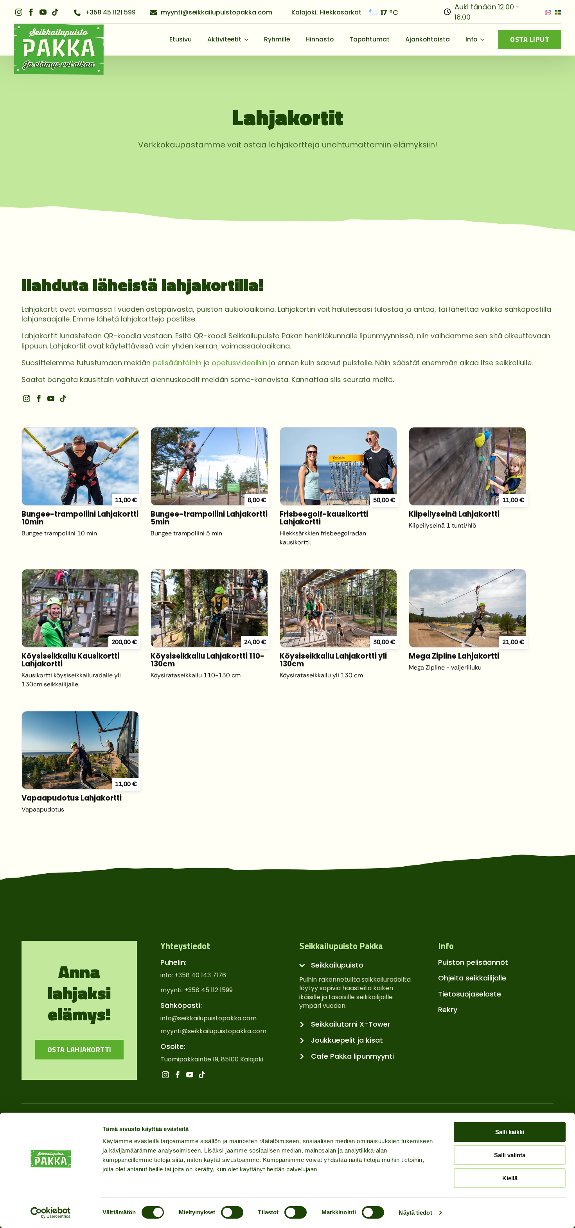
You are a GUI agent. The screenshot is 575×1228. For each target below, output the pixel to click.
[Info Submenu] (484, 39)
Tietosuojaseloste (469, 994)
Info (471, 39)
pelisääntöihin (177, 363)
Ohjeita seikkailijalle (472, 978)
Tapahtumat (369, 39)
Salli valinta (509, 1155)
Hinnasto (319, 39)
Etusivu (180, 39)
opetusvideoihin (239, 363)
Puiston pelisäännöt (473, 962)
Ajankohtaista (427, 39)
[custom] (55, 12)
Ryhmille (277, 39)
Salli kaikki (509, 1132)
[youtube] (43, 12)
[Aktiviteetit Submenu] (248, 39)
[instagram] (19, 12)
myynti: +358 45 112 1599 (196, 990)
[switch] (232, 1212)
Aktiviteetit (224, 39)
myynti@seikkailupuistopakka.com (213, 1031)
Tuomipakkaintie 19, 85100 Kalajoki (211, 1059)
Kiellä (510, 1178)
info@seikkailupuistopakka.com (208, 1018)
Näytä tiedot (415, 1212)
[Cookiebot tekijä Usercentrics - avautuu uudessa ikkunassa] (50, 1213)
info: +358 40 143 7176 (193, 975)
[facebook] (31, 12)
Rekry (447, 1009)
